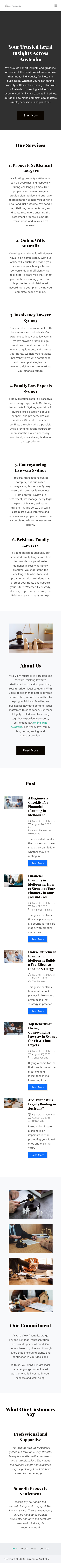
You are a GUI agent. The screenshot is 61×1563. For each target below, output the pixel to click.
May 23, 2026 (39, 978)
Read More (38, 863)
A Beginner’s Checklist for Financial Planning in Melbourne (38, 806)
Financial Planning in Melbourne (39, 832)
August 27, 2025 (41, 1054)
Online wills (38, 1121)
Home (15, 1548)
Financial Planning (42, 909)
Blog (33, 1548)
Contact (44, 1548)
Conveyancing (40, 1057)
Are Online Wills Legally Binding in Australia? (42, 1104)
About (24, 1548)
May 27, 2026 (39, 906)
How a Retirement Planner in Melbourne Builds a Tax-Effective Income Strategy (42, 960)
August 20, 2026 (41, 824)
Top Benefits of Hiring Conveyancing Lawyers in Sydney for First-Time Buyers (42, 1034)
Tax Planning (39, 981)
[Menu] (55, 5)
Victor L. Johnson (45, 821)
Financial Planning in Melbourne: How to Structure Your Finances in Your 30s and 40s (41, 886)
